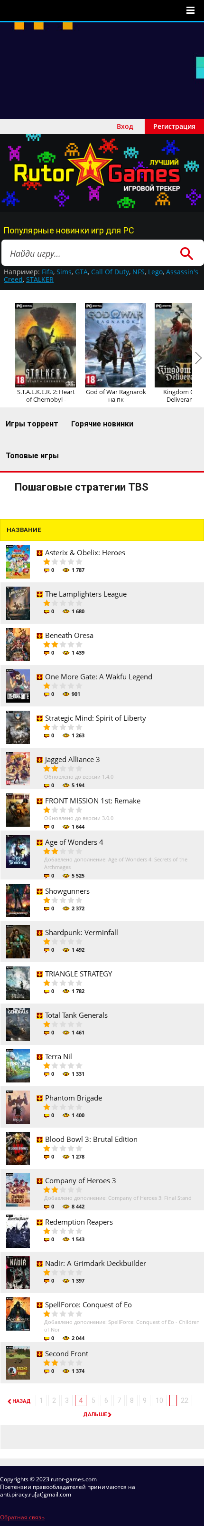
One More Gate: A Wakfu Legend (98, 676)
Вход (125, 126)
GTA (81, 271)
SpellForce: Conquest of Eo (88, 1304)
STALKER (40, 279)
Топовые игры (32, 455)
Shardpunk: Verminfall (81, 932)
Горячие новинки (102, 423)
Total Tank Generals (76, 1015)
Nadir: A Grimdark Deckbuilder (95, 1263)
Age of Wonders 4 (74, 842)
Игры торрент (32, 423)
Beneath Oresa (69, 635)
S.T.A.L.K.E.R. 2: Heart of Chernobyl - (46, 395)
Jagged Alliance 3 (72, 759)
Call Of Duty (110, 271)
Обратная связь (22, 1517)
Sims (64, 271)
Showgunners (67, 891)
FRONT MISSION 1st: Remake (92, 800)
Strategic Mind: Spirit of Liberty (95, 718)
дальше (95, 1414)
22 (184, 1400)
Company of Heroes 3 (80, 1180)
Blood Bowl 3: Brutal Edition (91, 1139)
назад (21, 1401)
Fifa (47, 271)
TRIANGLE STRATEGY (78, 973)
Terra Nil (58, 1056)
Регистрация (174, 126)
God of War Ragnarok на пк (116, 395)
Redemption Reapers (79, 1222)
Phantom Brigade (73, 1097)
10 (159, 1400)
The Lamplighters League (86, 594)
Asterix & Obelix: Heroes (85, 552)
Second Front (66, 1353)
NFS (138, 271)
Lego (155, 271)
